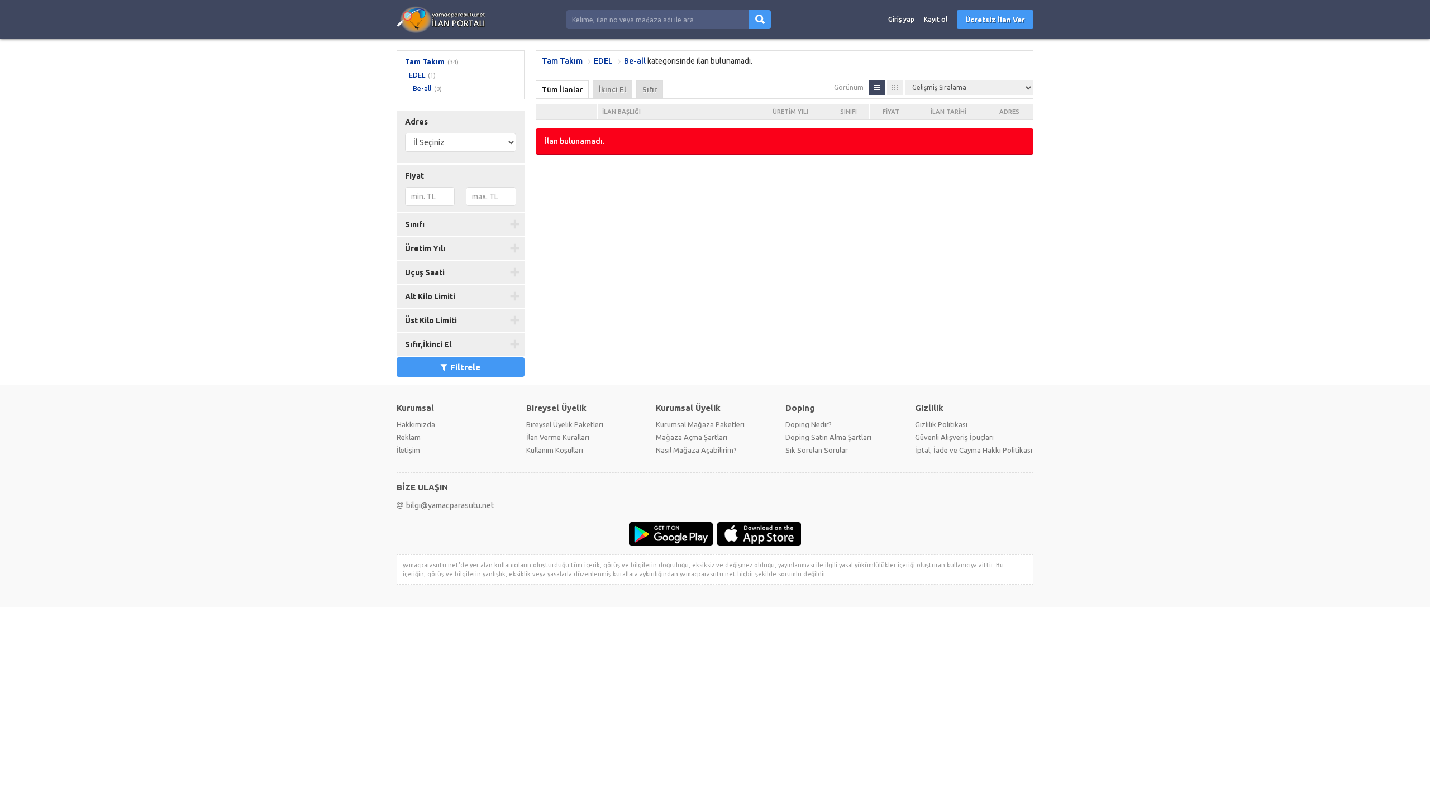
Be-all (422, 88)
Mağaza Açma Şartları (691, 437)
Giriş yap (901, 19)
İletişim (408, 450)
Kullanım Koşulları (554, 450)
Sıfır (649, 89)
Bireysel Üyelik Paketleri (564, 424)
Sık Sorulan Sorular (816, 450)
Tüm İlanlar (562, 89)
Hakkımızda (416, 424)
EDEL (417, 75)
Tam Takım (425, 61)
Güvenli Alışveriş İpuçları (954, 437)
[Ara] (760, 19)
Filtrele (465, 367)
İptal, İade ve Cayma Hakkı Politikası (973, 450)
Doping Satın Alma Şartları (828, 437)
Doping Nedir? (808, 424)
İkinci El (612, 89)
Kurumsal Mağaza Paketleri (700, 424)
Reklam (409, 437)
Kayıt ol (935, 19)
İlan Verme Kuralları (557, 437)
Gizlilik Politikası (941, 424)
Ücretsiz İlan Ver (995, 19)
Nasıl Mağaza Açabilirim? (696, 450)
